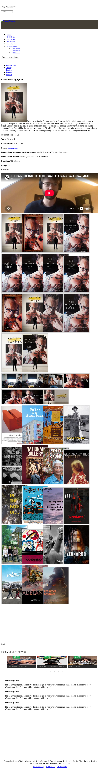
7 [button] (66, 671)
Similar (9, 74)
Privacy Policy (38, 766)
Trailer (8, 68)
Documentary (13, 148)
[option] (21, 661)
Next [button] (98, 662)
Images (9, 72)
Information (11, 65)
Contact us (50, 766)
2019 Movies (16, 53)
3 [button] (50, 671)
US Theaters (62, 766)
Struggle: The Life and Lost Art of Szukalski (51, 666)
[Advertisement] (49, 736)
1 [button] (43, 671)
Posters (9, 70)
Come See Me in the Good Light (17, 666)
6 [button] (62, 671)
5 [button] (58, 671)
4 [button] (54, 671)
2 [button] (47, 671)
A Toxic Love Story (75, 666)
